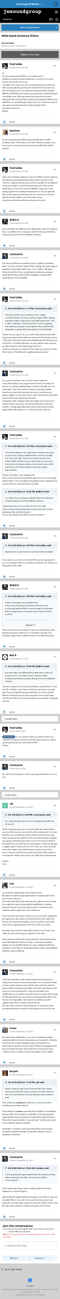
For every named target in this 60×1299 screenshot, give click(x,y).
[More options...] (55, 66)
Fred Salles (9, 43)
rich (11, 883)
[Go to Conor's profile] (5, 1030)
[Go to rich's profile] (5, 885)
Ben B (12, 655)
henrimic (14, 130)
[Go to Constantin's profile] (5, 256)
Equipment (21, 46)
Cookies (30, 1286)
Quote (12, 121)
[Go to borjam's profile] (5, 1073)
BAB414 (14, 219)
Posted (18, 67)
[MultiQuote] (4, 122)
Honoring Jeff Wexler (27, 4)
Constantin (16, 254)
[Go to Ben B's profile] (5, 657)
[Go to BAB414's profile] (5, 221)
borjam (13, 1071)
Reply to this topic (30, 54)
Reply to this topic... (18, 1245)
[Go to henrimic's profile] (5, 132)
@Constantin (8, 737)
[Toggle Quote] (6, 308)
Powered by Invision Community (30, 1294)
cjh (11, 803)
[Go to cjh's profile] (5, 805)
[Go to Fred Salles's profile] (5, 66)
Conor (13, 1028)
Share (15, 1258)
